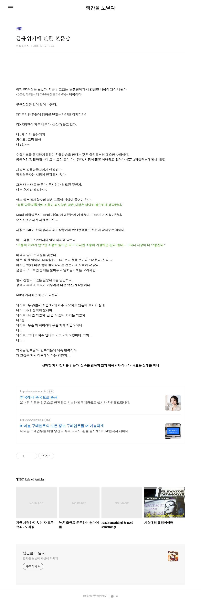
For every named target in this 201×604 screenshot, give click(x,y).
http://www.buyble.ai (32, 419)
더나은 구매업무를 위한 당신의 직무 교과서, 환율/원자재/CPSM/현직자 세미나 (74, 431)
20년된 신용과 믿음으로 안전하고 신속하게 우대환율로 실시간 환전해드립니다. (75, 402)
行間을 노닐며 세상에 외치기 (40, 558)
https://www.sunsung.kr (33, 391)
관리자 (114, 596)
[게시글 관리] (32, 456)
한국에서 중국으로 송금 (39, 397)
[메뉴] (10, 8)
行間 (19, 28)
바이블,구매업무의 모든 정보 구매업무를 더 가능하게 (62, 426)
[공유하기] (27, 456)
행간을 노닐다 (100, 7)
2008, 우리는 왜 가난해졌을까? (39, 94)
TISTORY (101, 596)
